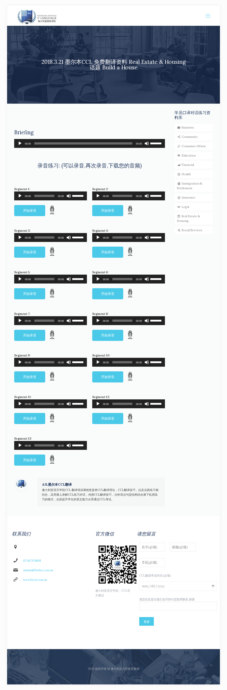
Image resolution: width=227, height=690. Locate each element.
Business (187, 127)
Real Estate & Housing (188, 218)
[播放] (20, 143)
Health (186, 174)
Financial (187, 165)
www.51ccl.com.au (35, 580)
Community (189, 137)
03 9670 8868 (32, 561)
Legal (185, 207)
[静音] (147, 143)
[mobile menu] (208, 15)
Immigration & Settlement (189, 186)
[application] (89, 143)
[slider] (156, 143)
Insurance (188, 197)
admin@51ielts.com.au (38, 570)
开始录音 (29, 210)
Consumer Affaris (193, 146)
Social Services (191, 230)
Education (188, 155)
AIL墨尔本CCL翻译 (57, 484)
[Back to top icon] (113, 658)
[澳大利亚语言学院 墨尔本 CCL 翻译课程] (36, 16)
